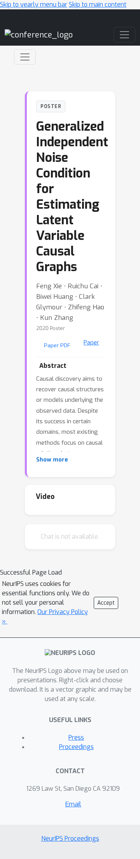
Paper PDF (57, 345)
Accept (106, 603)
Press (76, 737)
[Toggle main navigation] (124, 35)
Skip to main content (97, 4)
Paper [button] (91, 342)
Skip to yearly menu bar (33, 4)
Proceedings (76, 747)
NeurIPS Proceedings (70, 838)
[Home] (39, 34)
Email (73, 804)
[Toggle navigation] (25, 57)
